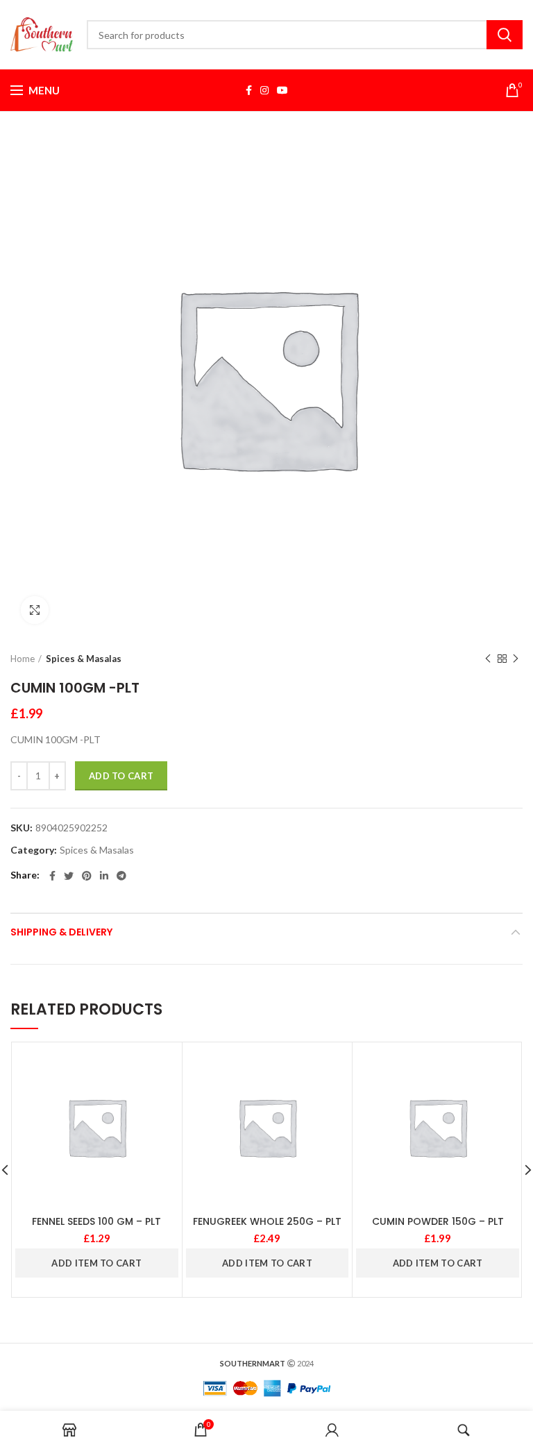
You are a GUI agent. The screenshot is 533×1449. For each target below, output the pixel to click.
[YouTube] (282, 90)
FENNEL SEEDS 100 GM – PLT (96, 1221)
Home (22, 658)
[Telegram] (121, 876)
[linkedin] (104, 876)
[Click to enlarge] (35, 610)
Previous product (488, 659)
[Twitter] (69, 876)
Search (505, 34)
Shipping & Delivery (61, 932)
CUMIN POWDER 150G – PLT (438, 1221)
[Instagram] (264, 90)
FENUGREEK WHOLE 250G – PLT (267, 1221)
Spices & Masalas (83, 658)
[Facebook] (249, 90)
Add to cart (121, 775)
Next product (516, 659)
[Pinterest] (87, 876)
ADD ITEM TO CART (96, 1263)
